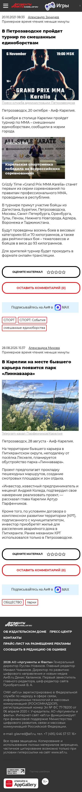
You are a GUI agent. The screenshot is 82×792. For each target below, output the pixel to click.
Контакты (12, 638)
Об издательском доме (24, 632)
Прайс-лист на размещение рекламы (37, 644)
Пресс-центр (61, 632)
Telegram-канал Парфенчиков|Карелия (32, 433)
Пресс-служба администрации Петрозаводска (38, 103)
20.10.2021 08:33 (13, 17)
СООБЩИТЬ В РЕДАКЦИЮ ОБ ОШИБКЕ (34, 649)
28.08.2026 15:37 (13, 348)
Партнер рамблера (40, 771)
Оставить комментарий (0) (41, 288)
